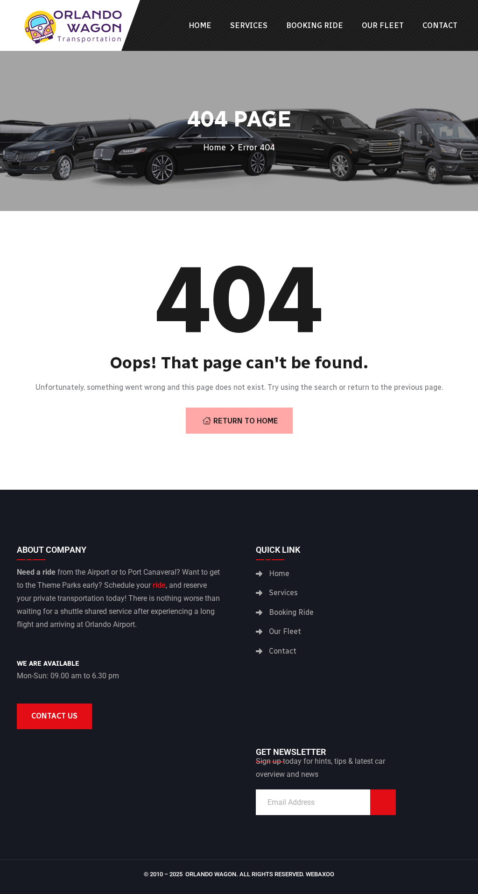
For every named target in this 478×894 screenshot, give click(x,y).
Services (248, 25)
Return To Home (245, 420)
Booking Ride (314, 25)
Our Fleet (383, 25)
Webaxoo (320, 874)
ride (159, 585)
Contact (439, 25)
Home (200, 25)
